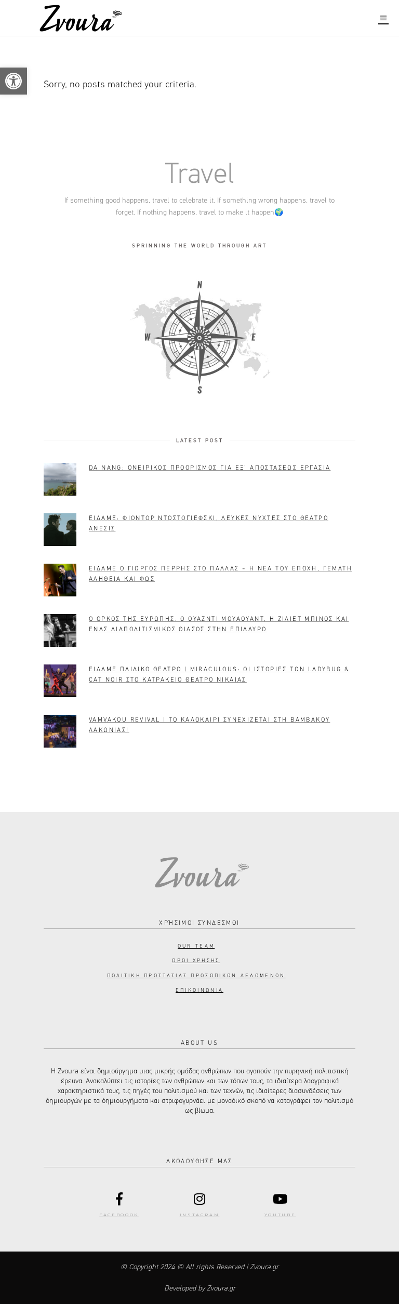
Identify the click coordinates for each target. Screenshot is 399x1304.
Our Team (196, 946)
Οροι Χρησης (196, 960)
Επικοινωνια (199, 990)
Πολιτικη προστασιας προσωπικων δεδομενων (196, 975)
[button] (13, 81)
